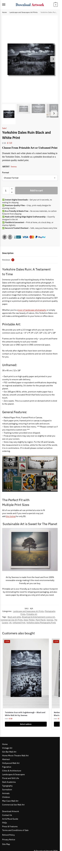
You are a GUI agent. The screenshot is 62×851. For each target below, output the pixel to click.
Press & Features (10, 826)
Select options (25, 724)
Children (6, 797)
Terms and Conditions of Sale (15, 830)
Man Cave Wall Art (10, 801)
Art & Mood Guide (10, 819)
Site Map (6, 844)
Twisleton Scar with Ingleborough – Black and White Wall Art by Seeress (25, 714)
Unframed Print (19, 622)
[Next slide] (53, 59)
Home (4, 12)
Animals (6, 793)
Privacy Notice (8, 839)
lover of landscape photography (32, 310)
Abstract (6, 759)
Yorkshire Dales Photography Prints (41, 622)
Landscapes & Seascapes (13, 774)
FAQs (4, 822)
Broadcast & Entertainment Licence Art (38, 617)
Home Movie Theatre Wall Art (15, 755)
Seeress (14, 167)
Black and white (14, 617)
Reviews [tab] (7, 259)
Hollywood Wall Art (10, 763)
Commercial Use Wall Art (13, 804)
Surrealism (7, 789)
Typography (7, 785)
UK (10, 622)
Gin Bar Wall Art (9, 751)
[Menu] (6, 4)
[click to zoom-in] (31, 59)
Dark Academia (9, 782)
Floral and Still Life (10, 778)
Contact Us (7, 815)
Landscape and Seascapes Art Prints (24, 12)
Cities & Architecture (11, 770)
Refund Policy (8, 835)
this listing (10, 516)
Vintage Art (7, 748)
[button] (55, 5)
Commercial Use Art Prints (12, 620)
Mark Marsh (41, 620)
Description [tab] (8, 253)
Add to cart (36, 190)
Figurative (6, 767)
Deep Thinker (29, 620)
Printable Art (31, 614)
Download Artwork (10, 811)
